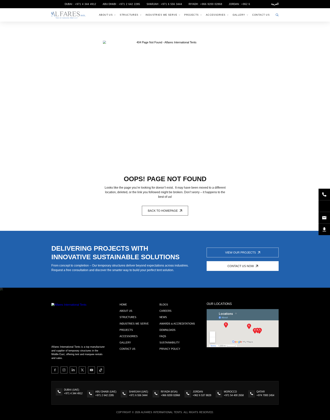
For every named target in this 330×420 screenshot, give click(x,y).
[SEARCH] (277, 14)
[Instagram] (64, 370)
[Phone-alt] (324, 194)
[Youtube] (91, 370)
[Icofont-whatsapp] (324, 206)
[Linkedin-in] (73, 370)
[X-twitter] (82, 370)
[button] (165, 211)
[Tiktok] (100, 370)
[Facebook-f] (54, 370)
